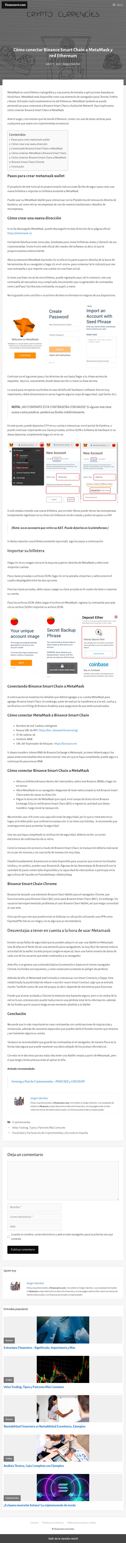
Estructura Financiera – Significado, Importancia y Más (39, 1347)
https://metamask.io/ (19, 233)
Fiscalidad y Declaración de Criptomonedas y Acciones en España (50, 1133)
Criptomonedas (21, 1122)
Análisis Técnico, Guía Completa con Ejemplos (34, 1466)
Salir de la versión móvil (63, 1538)
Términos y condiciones (53, 1522)
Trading (9, 1380)
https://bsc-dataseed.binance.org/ (58, 730)
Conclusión (17, 166)
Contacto (34, 1522)
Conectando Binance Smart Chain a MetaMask (37, 148)
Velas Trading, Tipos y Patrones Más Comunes (38, 1127)
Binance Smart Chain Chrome (27, 162)
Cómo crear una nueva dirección (29, 144)
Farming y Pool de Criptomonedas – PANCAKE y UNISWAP (48, 1081)
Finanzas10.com (15, 5)
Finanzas (9, 1340)
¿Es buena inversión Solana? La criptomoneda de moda (40, 1505)
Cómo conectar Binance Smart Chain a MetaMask (38, 157)
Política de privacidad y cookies (81, 1522)
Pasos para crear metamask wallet (30, 139)
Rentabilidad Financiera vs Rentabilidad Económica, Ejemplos (44, 1426)
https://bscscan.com (65, 743)
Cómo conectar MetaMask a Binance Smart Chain (38, 153)
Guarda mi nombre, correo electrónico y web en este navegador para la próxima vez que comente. (62, 1236)
